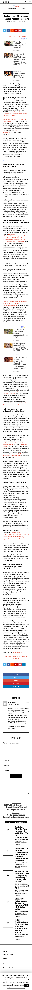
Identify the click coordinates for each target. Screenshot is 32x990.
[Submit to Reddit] (12, 30)
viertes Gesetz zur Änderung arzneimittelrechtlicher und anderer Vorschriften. (15, 113)
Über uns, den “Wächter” (8, 968)
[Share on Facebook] (8, 30)
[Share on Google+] (16, 30)
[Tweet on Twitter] (4, 30)
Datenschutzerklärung (8, 954)
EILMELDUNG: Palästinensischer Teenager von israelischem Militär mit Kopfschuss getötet (22, 904)
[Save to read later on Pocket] (20, 30)
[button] (27, 793)
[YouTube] (28, 2)
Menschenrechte (16, 23)
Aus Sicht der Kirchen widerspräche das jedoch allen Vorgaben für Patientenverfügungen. (15, 303)
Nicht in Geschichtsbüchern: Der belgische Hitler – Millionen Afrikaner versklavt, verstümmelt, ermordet (22, 926)
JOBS (4, 963)
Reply (27, 702)
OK (27, 985)
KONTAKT (5, 959)
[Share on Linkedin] (24, 30)
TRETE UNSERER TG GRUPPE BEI (16, 36)
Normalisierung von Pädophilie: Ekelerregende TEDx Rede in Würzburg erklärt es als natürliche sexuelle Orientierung (21, 854)
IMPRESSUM (5, 951)
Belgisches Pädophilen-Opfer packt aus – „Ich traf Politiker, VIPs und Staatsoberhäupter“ (21, 832)
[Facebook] (26, 2)
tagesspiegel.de (17, 652)
